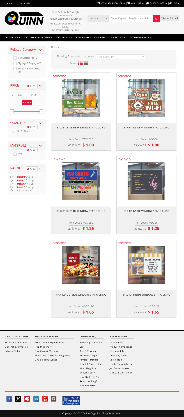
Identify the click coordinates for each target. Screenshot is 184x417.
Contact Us (24, 3)
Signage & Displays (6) (29, 63)
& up (31, 176)
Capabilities (116, 342)
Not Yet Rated (24, 190)
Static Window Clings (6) (29, 70)
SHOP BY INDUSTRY (41, 37)
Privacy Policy (12, 351)
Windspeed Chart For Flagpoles (52, 355)
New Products (64, 37)
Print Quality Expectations (49, 342)
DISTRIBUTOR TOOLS (140, 37)
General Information (16, 346)
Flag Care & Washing (46, 351)
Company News (118, 355)
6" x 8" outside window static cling (81, 211)
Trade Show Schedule (122, 364)
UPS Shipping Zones (46, 359)
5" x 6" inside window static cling (146, 127)
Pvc (20, 153)
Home (9, 37)
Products (21, 37)
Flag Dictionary (43, 346)
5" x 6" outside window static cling (81, 127)
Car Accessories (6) (28, 57)
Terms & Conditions (16, 342)
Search (156, 18)
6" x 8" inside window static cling (146, 211)
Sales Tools (118, 37)
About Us (11, 3)
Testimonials (117, 351)
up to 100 (22, 131)
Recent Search (141, 18)
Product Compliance (121, 346)
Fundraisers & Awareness (91, 37)
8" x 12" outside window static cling (81, 294)
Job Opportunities (119, 368)
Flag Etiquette (87, 385)
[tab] (27, 50)
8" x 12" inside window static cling (146, 294)
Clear (33, 86)
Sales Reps (116, 359)
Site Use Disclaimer (121, 372)
